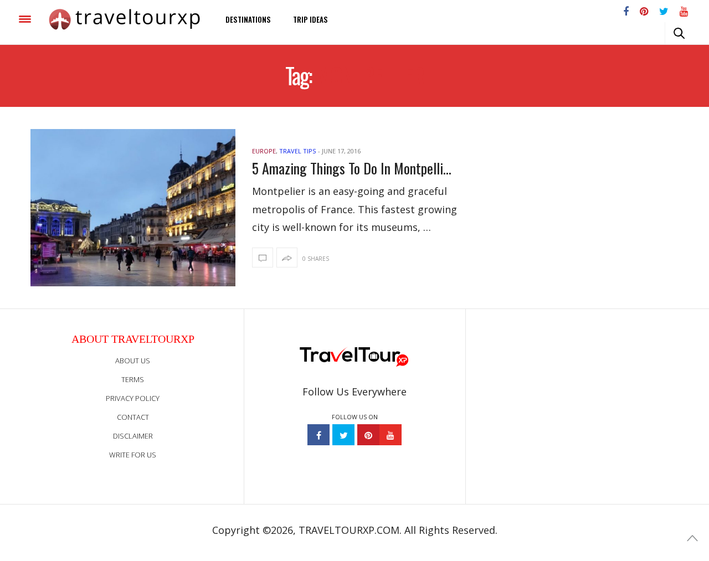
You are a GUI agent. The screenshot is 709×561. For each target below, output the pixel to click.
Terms (132, 379)
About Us (132, 361)
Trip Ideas (310, 19)
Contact (133, 417)
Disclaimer (133, 436)
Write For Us (132, 455)
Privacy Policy (133, 398)
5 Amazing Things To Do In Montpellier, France (354, 168)
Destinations (248, 19)
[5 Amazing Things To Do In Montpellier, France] (132, 207)
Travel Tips (297, 151)
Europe (264, 151)
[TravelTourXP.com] (124, 19)
